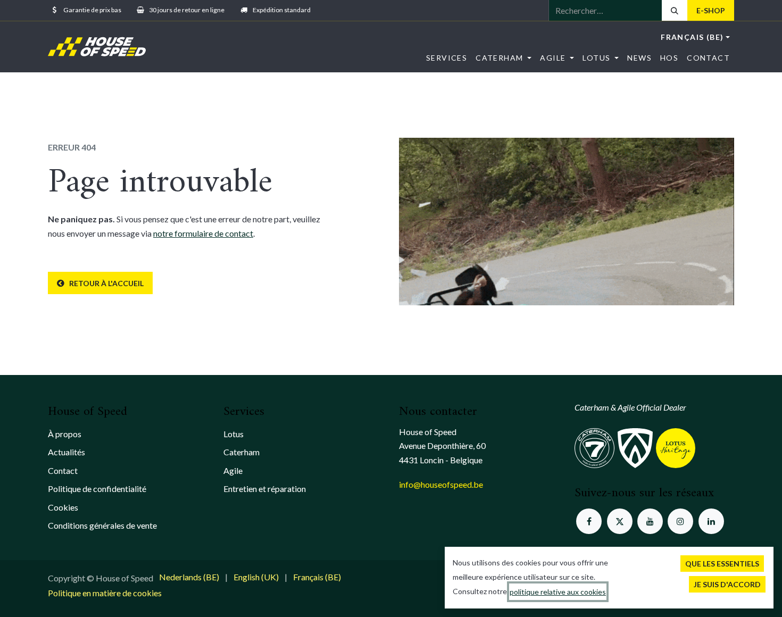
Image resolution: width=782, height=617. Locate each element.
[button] (722, 563)
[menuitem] (446, 57)
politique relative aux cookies (558, 591)
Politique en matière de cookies (105, 593)
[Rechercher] (674, 10)
